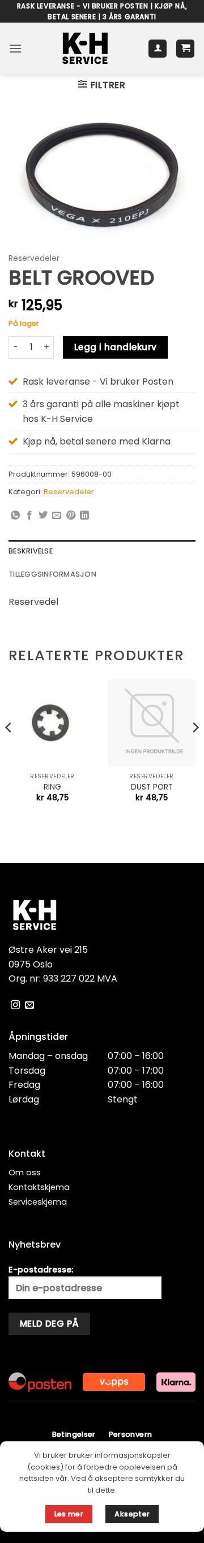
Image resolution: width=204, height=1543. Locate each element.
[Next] (195, 750)
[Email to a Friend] (56, 516)
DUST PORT (152, 787)
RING (52, 787)
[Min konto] (157, 49)
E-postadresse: (40, 1269)
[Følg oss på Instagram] (15, 1005)
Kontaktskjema (39, 1187)
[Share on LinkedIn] (84, 516)
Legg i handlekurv (115, 347)
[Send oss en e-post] (29, 1005)
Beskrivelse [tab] (30, 551)
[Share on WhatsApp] (15, 516)
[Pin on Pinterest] (70, 516)
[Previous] (9, 750)
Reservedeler (34, 258)
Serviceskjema (37, 1202)
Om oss (24, 1172)
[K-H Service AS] (85, 49)
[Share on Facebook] (29, 516)
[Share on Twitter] (43, 516)
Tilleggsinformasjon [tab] (52, 574)
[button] (15, 48)
